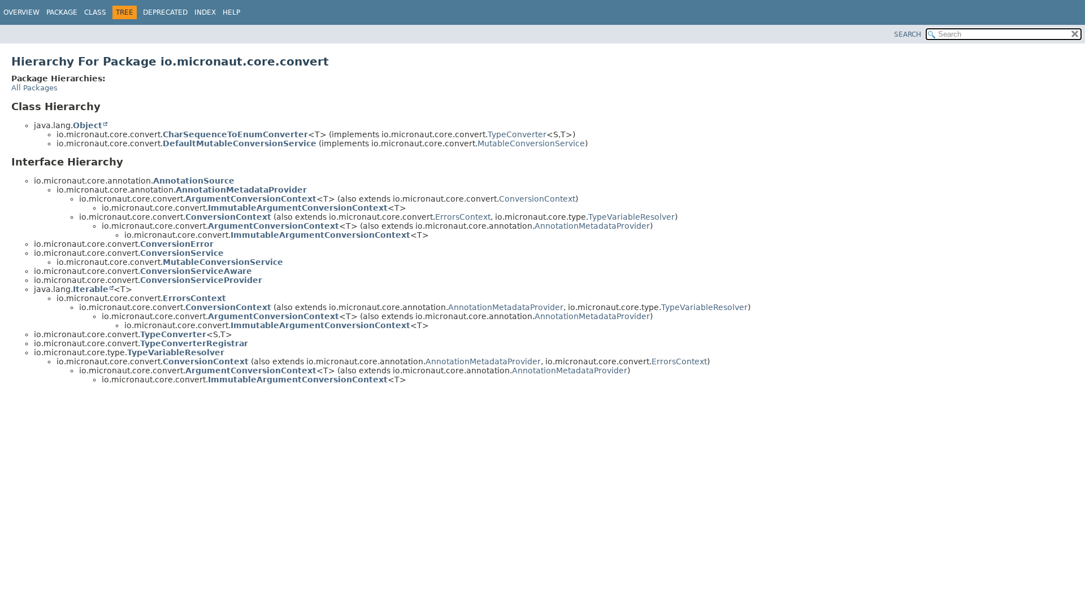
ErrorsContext (463, 216)
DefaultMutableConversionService (239, 143)
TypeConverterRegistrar (194, 343)
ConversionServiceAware (196, 271)
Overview (21, 12)
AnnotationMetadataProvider (241, 189)
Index (205, 12)
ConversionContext (537, 198)
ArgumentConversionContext (250, 198)
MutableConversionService (531, 143)
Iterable (90, 289)
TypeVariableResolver (631, 216)
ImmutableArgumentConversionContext (298, 207)
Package (61, 12)
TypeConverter (517, 134)
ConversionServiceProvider (201, 280)
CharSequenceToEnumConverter (235, 134)
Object (87, 125)
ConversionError (177, 244)
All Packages (34, 88)
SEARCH (907, 34)
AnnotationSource (194, 180)
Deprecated (165, 12)
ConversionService (182, 253)
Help (231, 12)
